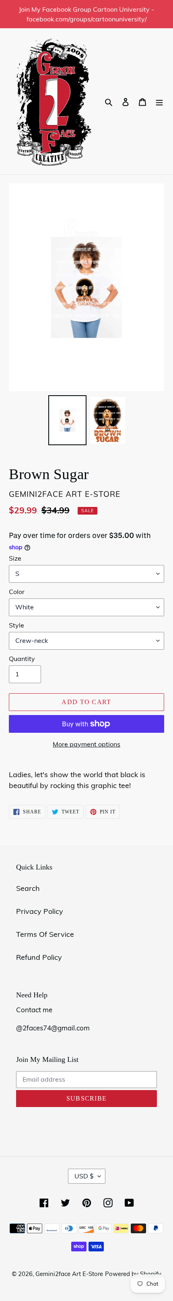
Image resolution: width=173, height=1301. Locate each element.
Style (16, 625)
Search (28, 888)
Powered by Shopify (133, 1274)
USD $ (84, 1176)
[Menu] (159, 101)
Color (17, 592)
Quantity (22, 659)
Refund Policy (39, 957)
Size (15, 558)
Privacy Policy (39, 911)
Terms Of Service (45, 934)
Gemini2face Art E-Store (69, 1274)
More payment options (86, 744)
